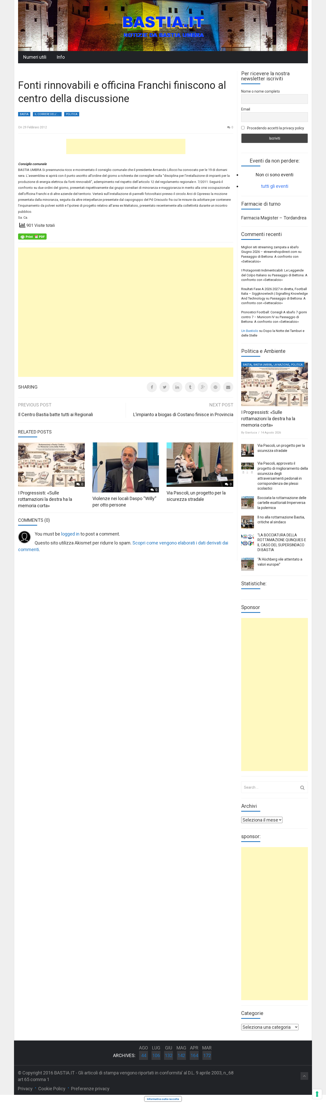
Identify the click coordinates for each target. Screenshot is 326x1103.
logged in (70, 534)
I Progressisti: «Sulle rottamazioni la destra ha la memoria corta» (45, 499)
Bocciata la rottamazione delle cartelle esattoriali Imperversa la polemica (281, 503)
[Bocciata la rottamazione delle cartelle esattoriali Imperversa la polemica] (247, 502)
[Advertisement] (125, 146)
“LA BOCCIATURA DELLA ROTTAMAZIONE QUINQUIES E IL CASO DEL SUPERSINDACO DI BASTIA (281, 542)
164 (194, 1055)
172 (207, 1055)
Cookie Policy (51, 1088)
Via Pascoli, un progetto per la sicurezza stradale (281, 448)
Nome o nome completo (260, 91)
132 (168, 1055)
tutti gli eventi (274, 186)
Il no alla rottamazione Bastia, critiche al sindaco (281, 519)
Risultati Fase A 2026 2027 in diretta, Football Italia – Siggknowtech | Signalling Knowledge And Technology (274, 293)
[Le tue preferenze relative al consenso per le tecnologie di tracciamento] (317, 1094)
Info (61, 57)
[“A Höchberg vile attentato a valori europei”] (247, 564)
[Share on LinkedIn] (177, 387)
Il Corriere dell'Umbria (48, 114)
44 (143, 1055)
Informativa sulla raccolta (163, 1098)
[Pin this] (215, 387)
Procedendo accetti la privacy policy (275, 128)
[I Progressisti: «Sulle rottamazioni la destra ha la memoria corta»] (274, 384)
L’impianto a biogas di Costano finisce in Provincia (183, 414)
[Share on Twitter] (164, 387)
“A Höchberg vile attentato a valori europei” (279, 561)
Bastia (24, 114)
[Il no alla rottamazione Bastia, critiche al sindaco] (247, 522)
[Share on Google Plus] (203, 387)
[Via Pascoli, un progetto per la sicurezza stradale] (247, 450)
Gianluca (251, 432)
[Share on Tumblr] (190, 387)
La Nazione (281, 364)
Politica (71, 114)
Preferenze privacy (90, 1088)
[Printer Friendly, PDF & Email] (32, 236)
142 (181, 1055)
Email (245, 109)
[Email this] (228, 387)
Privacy (25, 1088)
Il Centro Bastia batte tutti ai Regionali (55, 414)
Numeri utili (34, 57)
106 (156, 1055)
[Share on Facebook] (152, 387)
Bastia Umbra (262, 364)
